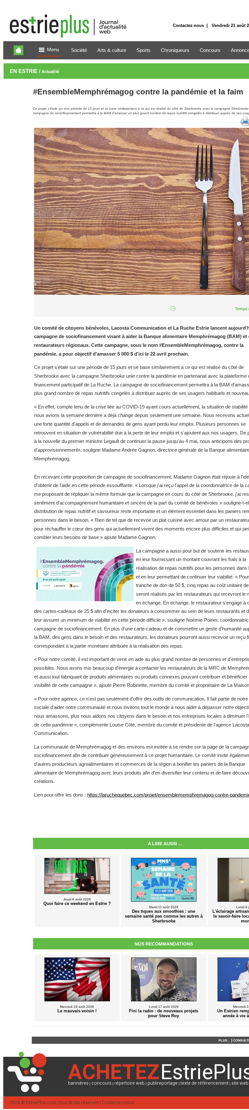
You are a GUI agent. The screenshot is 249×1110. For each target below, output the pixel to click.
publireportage (163, 1083)
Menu (53, 49)
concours (101, 1083)
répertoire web (129, 1083)
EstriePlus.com (41, 1102)
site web (239, 1083)
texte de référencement (205, 1083)
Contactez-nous (188, 25)
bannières (78, 1083)
